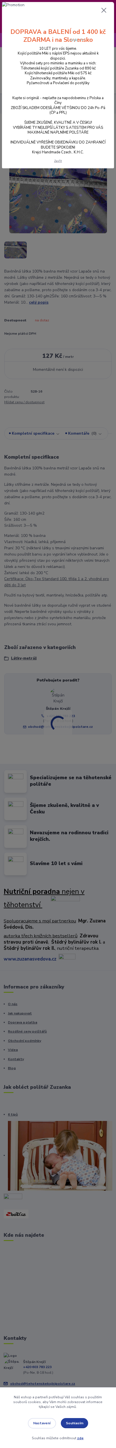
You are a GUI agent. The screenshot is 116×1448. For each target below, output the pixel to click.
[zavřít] (103, 11)
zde (80, 1438)
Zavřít (58, 161)
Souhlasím (74, 1423)
